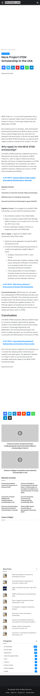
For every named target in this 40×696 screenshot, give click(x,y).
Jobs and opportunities (11, 656)
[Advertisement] (20, 27)
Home (5, 49)
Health (6, 671)
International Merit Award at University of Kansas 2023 (9, 485)
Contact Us (21, 692)
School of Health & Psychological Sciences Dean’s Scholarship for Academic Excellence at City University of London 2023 (30, 488)
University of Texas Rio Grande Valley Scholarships (19, 193)
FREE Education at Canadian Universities (15, 197)
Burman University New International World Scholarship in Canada (9, 508)
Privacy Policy (30, 692)
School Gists (8, 649)
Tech (5, 659)
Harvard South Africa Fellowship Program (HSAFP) (19, 201)
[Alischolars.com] (12, 2)
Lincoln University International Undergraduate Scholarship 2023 (27, 499)
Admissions (7, 653)
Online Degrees (9, 668)
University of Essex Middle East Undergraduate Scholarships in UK (8, 499)
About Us (14, 692)
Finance (6, 662)
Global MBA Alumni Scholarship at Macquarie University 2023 (28, 509)
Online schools (8, 665)
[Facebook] (5, 414)
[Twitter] (10, 414)
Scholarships (11, 49)
